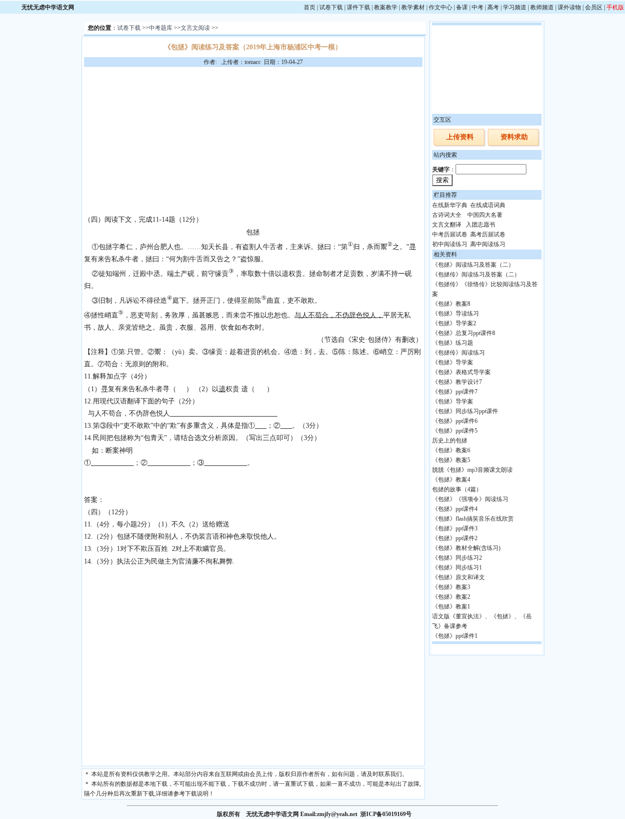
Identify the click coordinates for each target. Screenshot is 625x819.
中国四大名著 (484, 214)
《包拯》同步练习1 (457, 567)
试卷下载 (331, 7)
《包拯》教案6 (451, 450)
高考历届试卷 (487, 234)
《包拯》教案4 (451, 479)
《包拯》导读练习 (455, 313)
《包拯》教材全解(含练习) (466, 548)
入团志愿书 (480, 224)
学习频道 (514, 7)
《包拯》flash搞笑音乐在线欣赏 (473, 518)
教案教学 (385, 7)
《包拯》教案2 (451, 596)
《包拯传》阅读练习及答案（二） (476, 274)
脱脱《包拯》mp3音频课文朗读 (472, 469)
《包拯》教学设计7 (457, 381)
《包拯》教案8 (451, 303)
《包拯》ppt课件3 (455, 528)
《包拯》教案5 (451, 460)
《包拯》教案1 (451, 606)
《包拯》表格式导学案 (461, 372)
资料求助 (514, 137)
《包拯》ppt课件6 (455, 421)
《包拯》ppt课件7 (455, 391)
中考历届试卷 (449, 234)
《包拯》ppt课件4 (455, 508)
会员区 (594, 7)
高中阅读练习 (487, 244)
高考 (493, 7)
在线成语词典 (487, 205)
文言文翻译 (446, 224)
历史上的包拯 (449, 440)
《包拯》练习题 (452, 342)
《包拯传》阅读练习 (458, 352)
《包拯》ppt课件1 (455, 635)
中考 (477, 7)
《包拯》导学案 (452, 362)
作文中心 (440, 7)
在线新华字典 (449, 205)
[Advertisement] (253, 140)
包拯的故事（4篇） (457, 489)
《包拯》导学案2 (454, 323)
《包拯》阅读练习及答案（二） (473, 264)
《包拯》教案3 (451, 587)
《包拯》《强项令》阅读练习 (470, 499)
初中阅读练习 (449, 244)
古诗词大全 (446, 214)
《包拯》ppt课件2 (455, 538)
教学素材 (413, 7)
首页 (309, 7)
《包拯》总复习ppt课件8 (463, 333)
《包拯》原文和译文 (458, 577)
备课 (462, 7)
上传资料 (460, 137)
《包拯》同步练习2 (457, 557)
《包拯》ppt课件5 (455, 430)
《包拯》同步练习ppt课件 (465, 411)
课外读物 (569, 7)
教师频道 (542, 7)
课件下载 (358, 7)
